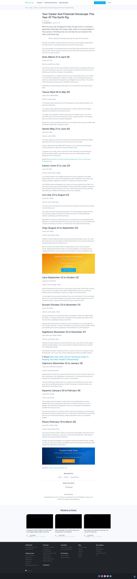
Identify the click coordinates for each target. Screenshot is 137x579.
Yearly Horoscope (54, 468)
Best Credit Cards (29, 549)
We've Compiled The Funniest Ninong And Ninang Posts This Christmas (67, 531)
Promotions (46, 565)
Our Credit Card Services (31, 547)
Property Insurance (47, 560)
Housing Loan (28, 561)
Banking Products (65, 555)
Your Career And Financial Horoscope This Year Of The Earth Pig (96, 531)
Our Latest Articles (82, 547)
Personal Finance (75, 477)
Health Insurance (47, 557)
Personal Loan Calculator (66, 547)
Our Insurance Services (48, 547)
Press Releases (99, 549)
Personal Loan (28, 557)
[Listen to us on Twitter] (105, 576)
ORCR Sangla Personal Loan (31, 565)
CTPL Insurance (46, 551)
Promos (80, 557)
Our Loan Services (29, 555)
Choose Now (68, 461)
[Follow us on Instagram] (102, 576)
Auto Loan (27, 563)
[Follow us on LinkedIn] (110, 576)
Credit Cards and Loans (50, 2)
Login (109, 2)
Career (60, 477)
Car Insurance (46, 549)
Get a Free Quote (68, 270)
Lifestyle (66, 477)
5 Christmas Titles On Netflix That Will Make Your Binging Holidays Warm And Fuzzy (39, 531)
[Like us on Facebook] (99, 576)
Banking (80, 549)
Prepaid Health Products (48, 558)
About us (98, 547)
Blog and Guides (63, 2)
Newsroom (98, 551)
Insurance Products (65, 557)
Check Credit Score (100, 2)
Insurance (39, 2)
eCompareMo (68, 494)
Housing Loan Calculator (66, 549)
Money (80, 555)
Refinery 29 (63, 468)
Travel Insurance (47, 555)
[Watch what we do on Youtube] (108, 576)
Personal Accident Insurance (49, 553)
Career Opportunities (101, 553)
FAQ (97, 555)
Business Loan (28, 559)
